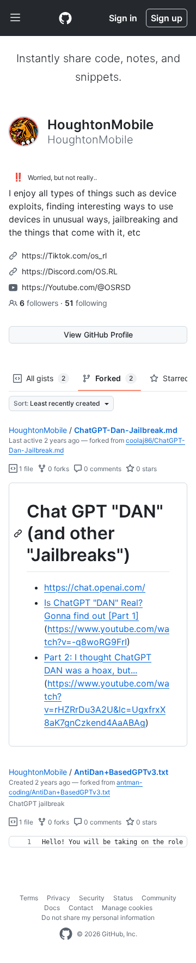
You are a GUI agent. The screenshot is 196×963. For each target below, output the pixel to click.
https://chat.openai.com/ (94, 587)
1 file (25, 469)
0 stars (145, 469)
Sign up (166, 18)
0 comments (101, 469)
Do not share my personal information (98, 917)
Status (123, 898)
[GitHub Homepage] (65, 934)
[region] (98, 615)
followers (40, 303)
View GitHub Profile (98, 334)
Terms (29, 898)
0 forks (57, 469)
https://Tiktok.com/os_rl (64, 255)
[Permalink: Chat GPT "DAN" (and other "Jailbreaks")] (19, 533)
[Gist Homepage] (65, 18)
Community (159, 898)
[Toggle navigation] (15, 18)
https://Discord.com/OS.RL (70, 271)
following (86, 303)
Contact (81, 908)
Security (92, 898)
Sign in (123, 18)
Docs (52, 908)
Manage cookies (127, 908)
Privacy (58, 898)
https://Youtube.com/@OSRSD (76, 287)
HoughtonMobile (38, 430)
